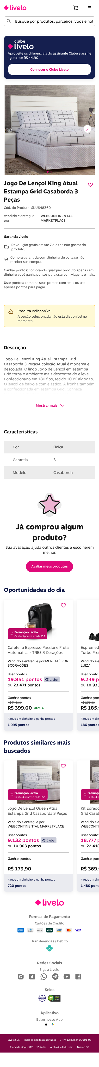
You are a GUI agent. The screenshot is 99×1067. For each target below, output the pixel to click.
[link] (15, 7)
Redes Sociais (49, 962)
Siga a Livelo (49, 969)
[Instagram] (21, 977)
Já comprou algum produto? (50, 532)
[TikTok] (32, 977)
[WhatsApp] (44, 977)
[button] (76, 8)
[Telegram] (55, 977)
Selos (50, 989)
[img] (54, 998)
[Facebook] (78, 977)
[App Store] (46, 1024)
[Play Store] (52, 1024)
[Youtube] (67, 977)
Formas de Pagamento (49, 916)
